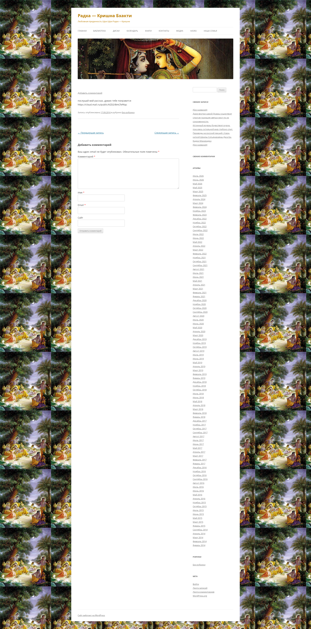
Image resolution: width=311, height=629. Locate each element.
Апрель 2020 (199, 331)
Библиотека (99, 30)
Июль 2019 (198, 354)
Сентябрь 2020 (200, 312)
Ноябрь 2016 (199, 471)
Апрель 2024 (199, 199)
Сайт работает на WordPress (91, 615)
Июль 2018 (198, 393)
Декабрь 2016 (200, 467)
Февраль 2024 (200, 207)
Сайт (80, 217)
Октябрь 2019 (200, 347)
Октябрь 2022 (200, 226)
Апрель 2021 (199, 284)
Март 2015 (198, 521)
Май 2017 (197, 448)
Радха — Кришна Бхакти (105, 15)
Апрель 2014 (199, 533)
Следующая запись (167, 132)
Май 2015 (197, 518)
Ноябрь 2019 (199, 343)
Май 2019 (197, 362)
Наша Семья (210, 30)
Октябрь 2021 (200, 261)
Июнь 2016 (198, 490)
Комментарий (86, 156)
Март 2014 (198, 537)
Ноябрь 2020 (199, 304)
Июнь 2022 (198, 238)
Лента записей (200, 588)
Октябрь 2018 (200, 389)
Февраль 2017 (200, 459)
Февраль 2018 (200, 413)
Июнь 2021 (198, 277)
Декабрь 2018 (200, 382)
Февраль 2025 (200, 195)
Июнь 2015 (198, 514)
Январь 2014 (199, 545)
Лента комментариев (203, 591)
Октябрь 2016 (200, 475)
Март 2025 (198, 191)
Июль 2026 (198, 175)
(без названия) (200, 109)
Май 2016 (197, 494)
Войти (196, 584)
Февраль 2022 (200, 253)
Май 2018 (197, 401)
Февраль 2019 (200, 374)
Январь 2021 (199, 296)
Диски (116, 30)
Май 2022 (197, 242)
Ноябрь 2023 (199, 210)
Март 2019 (198, 370)
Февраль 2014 (200, 541)
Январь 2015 (199, 525)
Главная (82, 30)
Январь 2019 (199, 378)
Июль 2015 (198, 510)
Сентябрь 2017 (200, 432)
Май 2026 (197, 183)
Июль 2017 (198, 440)
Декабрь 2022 (200, 218)
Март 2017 (198, 455)
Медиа (179, 30)
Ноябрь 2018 (199, 385)
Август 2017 (198, 436)
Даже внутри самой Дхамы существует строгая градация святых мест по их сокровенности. (212, 117)
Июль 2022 (198, 234)
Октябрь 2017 (200, 428)
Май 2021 (197, 280)
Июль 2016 (198, 486)
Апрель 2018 (199, 405)
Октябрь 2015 (200, 506)
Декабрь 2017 (200, 420)
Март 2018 (198, 409)
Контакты (164, 30)
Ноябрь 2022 (199, 222)
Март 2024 (198, 203)
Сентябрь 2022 (200, 230)
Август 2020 (198, 315)
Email (82, 205)
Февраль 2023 (200, 214)
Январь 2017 (199, 463)
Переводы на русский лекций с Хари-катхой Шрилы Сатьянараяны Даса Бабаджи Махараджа (212, 137)
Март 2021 (198, 288)
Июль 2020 (198, 319)
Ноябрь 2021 (199, 257)
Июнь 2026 (198, 179)
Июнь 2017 (198, 444)
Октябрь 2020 (200, 308)
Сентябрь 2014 (200, 529)
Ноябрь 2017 (199, 424)
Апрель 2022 (199, 245)
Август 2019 (198, 350)
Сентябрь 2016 (200, 479)
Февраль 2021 (200, 292)
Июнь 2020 (198, 323)
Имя (81, 192)
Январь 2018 (199, 416)
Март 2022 (198, 249)
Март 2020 (198, 335)
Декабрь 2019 (200, 339)
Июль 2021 (198, 273)
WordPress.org (200, 595)
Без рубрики (128, 112)
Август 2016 (198, 483)
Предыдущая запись (91, 132)
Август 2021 (198, 269)
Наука (193, 30)
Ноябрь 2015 (199, 502)
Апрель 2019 (199, 366)
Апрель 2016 (199, 498)
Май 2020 (197, 327)
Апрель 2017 (199, 451)
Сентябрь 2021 (200, 265)
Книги (148, 30)
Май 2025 (197, 187)
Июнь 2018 (198, 397)
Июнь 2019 (198, 358)
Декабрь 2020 (200, 300)
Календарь (132, 30)
